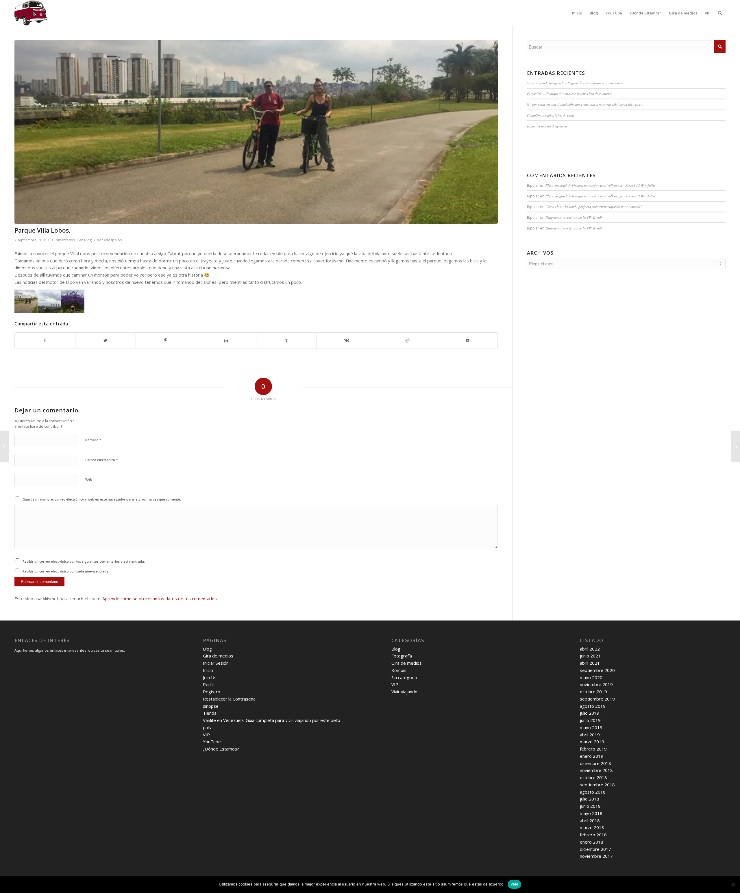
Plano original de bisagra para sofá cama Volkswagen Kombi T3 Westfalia (600, 185)
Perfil (208, 684)
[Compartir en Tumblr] (286, 341)
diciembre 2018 (595, 763)
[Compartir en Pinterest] (166, 341)
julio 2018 (589, 799)
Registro (211, 691)
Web (88, 479)
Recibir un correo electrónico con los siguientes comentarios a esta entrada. (84, 561)
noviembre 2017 (596, 856)
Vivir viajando (404, 691)
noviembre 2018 (596, 770)
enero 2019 (591, 756)
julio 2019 (589, 713)
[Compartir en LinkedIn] (226, 341)
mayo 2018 (591, 813)
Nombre (93, 439)
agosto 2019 (593, 706)
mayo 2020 (591, 677)
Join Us (210, 677)
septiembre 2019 (597, 699)
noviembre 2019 (596, 684)
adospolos (113, 240)
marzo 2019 (592, 741)
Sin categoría (404, 677)
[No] (733, 884)
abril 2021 (590, 663)
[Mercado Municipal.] (735, 446)
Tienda (210, 713)
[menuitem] (577, 13)
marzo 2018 (592, 827)
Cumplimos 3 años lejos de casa (550, 115)
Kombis (398, 670)
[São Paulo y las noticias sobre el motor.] (4, 446)
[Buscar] (720, 13)
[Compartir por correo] (467, 341)
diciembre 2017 (595, 849)
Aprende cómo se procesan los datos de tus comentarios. (160, 598)
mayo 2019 (591, 727)
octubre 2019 (593, 691)
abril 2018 (590, 820)
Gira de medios (218, 656)
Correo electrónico (101, 459)
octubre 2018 (593, 777)
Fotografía (401, 656)
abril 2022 (590, 649)
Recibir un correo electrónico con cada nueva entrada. (66, 571)
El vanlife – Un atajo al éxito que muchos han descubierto (569, 93)
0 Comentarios (63, 240)
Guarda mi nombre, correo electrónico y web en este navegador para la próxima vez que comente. (102, 499)
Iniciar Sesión (216, 663)
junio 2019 (590, 720)
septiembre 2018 (597, 785)
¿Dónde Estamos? (221, 749)
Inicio (208, 670)
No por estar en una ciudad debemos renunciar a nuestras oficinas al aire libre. (585, 104)
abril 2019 (590, 735)
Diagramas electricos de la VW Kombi (574, 217)
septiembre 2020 (597, 670)
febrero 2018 (593, 835)
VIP (206, 735)
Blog (88, 240)
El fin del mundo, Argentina (547, 125)
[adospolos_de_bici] (256, 132)
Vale (514, 884)
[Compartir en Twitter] (105, 341)
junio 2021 (590, 656)
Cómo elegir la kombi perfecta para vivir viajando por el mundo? (593, 206)
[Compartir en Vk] (347, 341)
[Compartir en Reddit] (407, 341)
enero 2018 (591, 842)
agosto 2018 (593, 792)
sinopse (211, 706)
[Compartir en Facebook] (45, 341)
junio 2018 (590, 806)
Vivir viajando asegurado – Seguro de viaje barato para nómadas (574, 82)
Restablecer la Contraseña (229, 699)
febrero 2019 (593, 749)
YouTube (212, 741)
